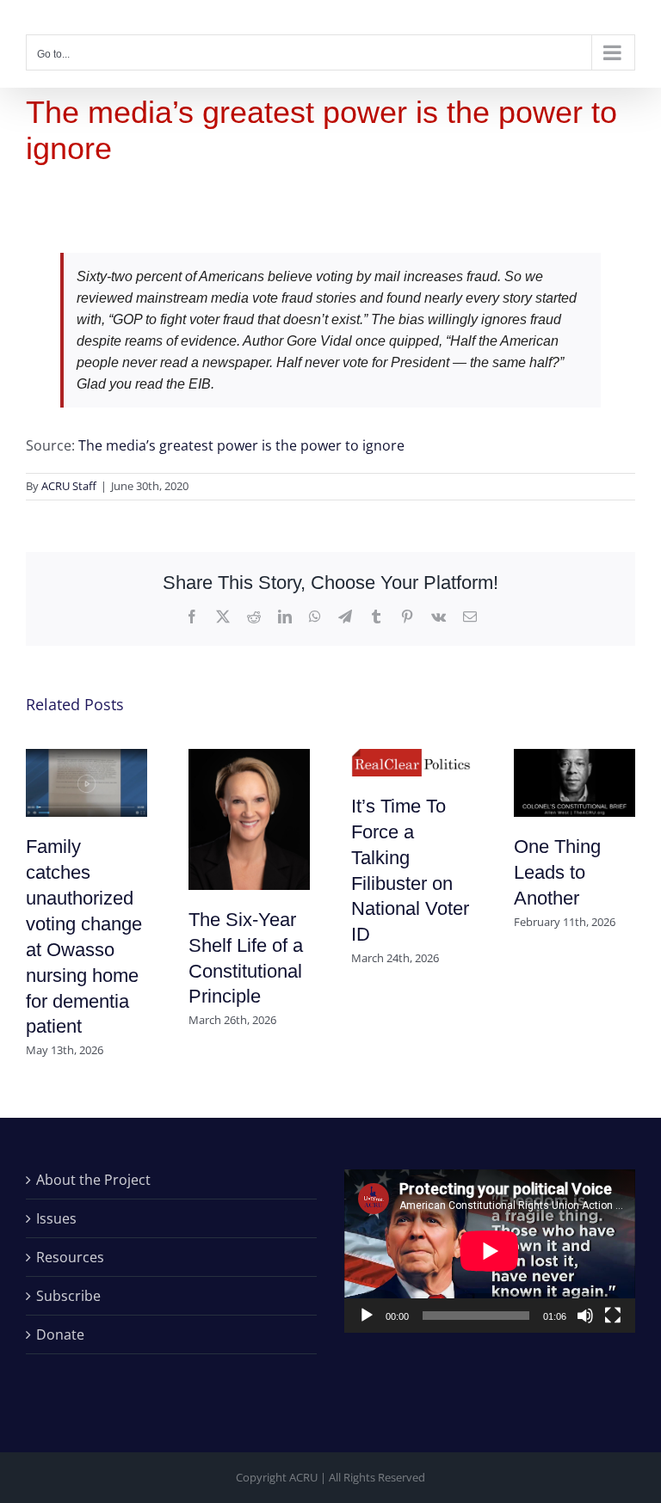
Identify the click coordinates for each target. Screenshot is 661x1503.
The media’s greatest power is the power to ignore (241, 445)
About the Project (93, 1179)
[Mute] (585, 1315)
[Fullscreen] (612, 1315)
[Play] (366, 1315)
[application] (489, 1251)
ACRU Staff (68, 486)
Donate (60, 1334)
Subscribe (68, 1295)
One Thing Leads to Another (557, 872)
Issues (56, 1218)
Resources (70, 1257)
